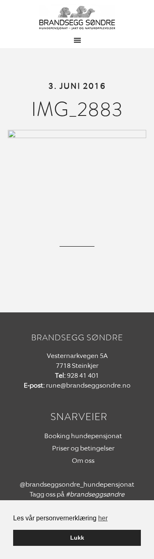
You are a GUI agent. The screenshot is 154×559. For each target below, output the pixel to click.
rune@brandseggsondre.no (88, 385)
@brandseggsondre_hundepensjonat (77, 484)
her (103, 518)
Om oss (83, 460)
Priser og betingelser (83, 448)
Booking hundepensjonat (83, 436)
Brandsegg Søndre (77, 17)
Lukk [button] (77, 537)
